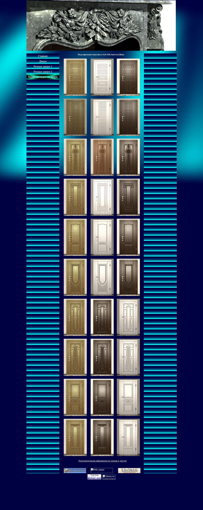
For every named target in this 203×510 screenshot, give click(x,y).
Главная (43, 56)
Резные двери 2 (43, 71)
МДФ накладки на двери (43, 76)
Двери (43, 61)
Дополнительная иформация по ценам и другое (102, 461)
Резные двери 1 (43, 66)
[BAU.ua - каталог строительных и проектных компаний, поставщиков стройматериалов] (95, 478)
